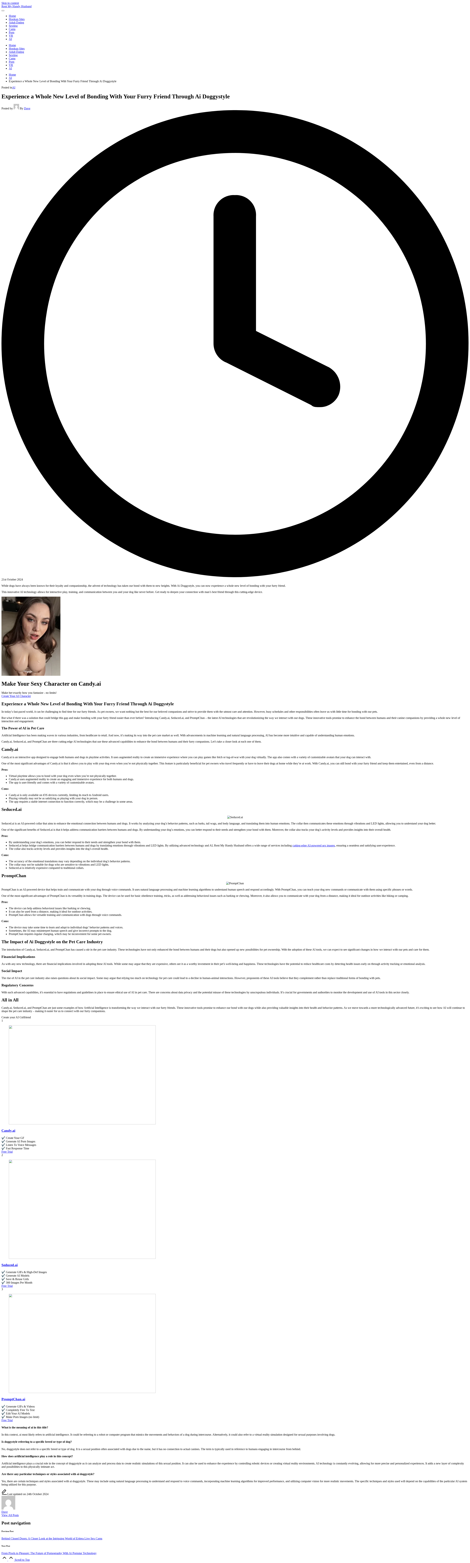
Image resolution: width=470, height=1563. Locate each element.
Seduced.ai (9, 1265)
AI (13, 87)
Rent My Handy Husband (16, 6)
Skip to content (10, 3)
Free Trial (7, 1151)
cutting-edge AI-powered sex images (313, 845)
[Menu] (2, 10)
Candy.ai (8, 1131)
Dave (4, 1511)
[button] (10, 1515)
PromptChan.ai (13, 1399)
